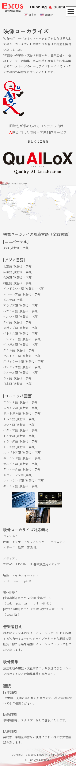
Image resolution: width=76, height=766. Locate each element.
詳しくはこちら (38, 141)
